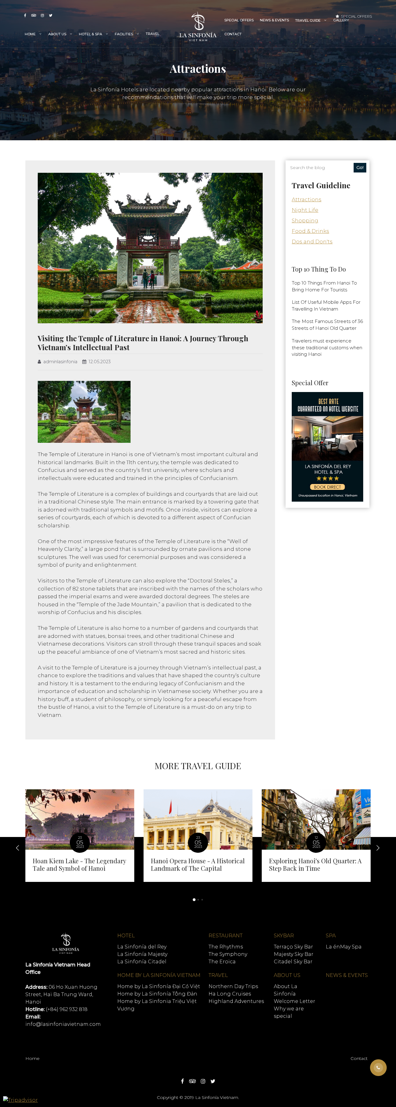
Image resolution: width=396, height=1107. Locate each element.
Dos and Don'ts (312, 241)
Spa (331, 936)
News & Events (274, 20)
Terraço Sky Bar (293, 947)
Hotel (126, 936)
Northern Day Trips (233, 986)
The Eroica (222, 962)
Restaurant (226, 936)
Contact (233, 34)
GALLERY (341, 20)
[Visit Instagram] (42, 15)
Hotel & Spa (90, 34)
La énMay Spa (344, 947)
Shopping (305, 220)
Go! (360, 167)
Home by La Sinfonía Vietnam (158, 975)
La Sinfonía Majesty (142, 954)
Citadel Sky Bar (293, 962)
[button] (194, 899)
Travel (152, 34)
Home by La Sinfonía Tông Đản (157, 994)
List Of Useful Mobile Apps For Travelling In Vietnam (326, 305)
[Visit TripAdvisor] (33, 15)
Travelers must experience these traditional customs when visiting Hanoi (327, 347)
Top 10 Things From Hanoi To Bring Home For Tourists (324, 286)
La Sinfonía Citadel (141, 962)
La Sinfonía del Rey (141, 947)
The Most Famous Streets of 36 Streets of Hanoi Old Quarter (327, 325)
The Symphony (228, 954)
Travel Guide (308, 20)
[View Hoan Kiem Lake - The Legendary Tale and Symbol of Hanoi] (79, 835)
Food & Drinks (310, 231)
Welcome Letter (294, 1001)
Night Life (305, 210)
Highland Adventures (236, 1001)
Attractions (306, 199)
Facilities (124, 34)
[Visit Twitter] (50, 15)
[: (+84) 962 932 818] (378, 1067)
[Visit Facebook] (25, 15)
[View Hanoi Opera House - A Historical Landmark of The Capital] (198, 835)
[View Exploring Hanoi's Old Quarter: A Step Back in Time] (316, 835)
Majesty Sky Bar (293, 954)
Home (30, 34)
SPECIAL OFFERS (239, 20)
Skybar (284, 936)
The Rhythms (226, 947)
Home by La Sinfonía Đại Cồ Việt (158, 986)
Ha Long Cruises (230, 994)
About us (57, 34)
